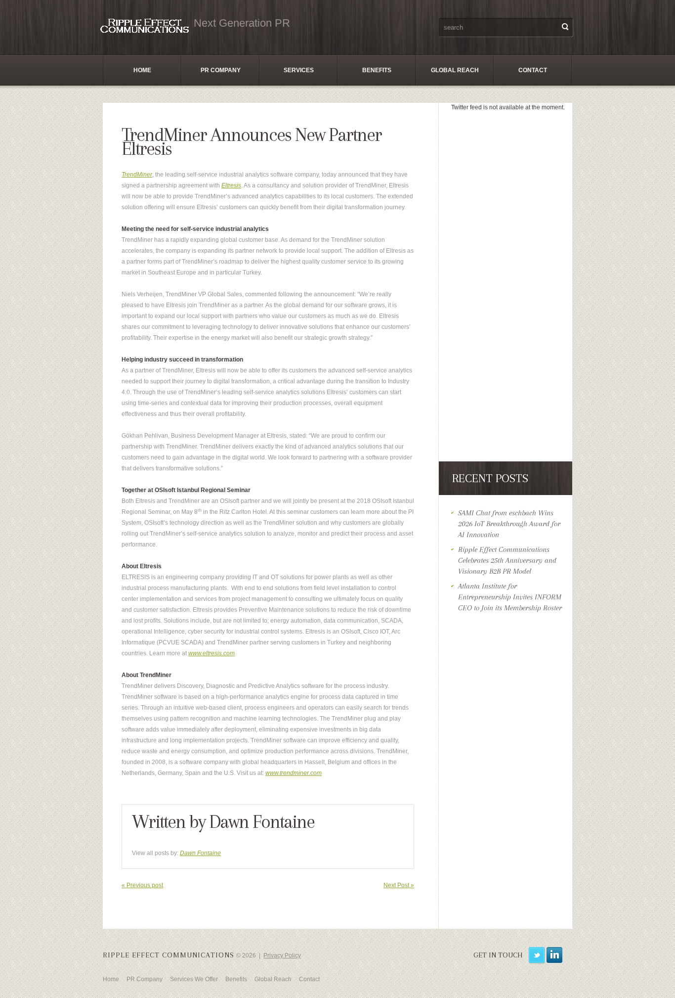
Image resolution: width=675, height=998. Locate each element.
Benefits (376, 70)
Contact (532, 70)
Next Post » (398, 885)
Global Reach (455, 70)
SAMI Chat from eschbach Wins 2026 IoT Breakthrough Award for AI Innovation (509, 523)
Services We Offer (194, 979)
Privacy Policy (282, 955)
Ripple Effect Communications (168, 955)
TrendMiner (137, 174)
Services (299, 70)
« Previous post (142, 885)
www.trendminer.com (293, 773)
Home (142, 70)
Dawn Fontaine (261, 821)
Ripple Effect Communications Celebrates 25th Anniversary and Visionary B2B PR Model (507, 560)
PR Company (221, 70)
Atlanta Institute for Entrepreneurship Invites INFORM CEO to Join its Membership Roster (510, 597)
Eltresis (231, 185)
